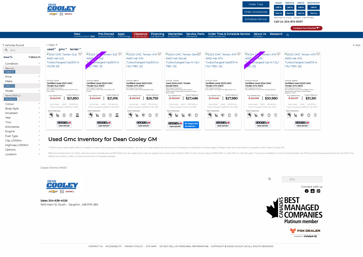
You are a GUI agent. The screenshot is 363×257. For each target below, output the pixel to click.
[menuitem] (22, 68)
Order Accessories (255, 11)
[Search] (6, 50)
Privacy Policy (134, 246)
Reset (7, 57)
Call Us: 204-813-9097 (288, 21)
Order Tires (256, 4)
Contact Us (95, 246)
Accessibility (114, 246)
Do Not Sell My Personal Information (184, 246)
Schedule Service (256, 19)
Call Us (279, 7)
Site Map (151, 246)
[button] (84, 35)
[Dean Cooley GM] (61, 8)
